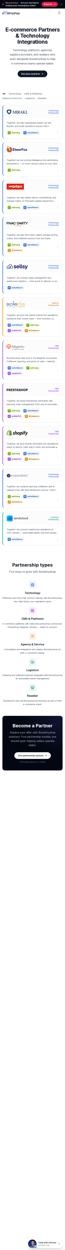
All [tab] (3, 93)
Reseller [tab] (42, 98)
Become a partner (30, 73)
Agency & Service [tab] (12, 98)
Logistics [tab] (30, 98)
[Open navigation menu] (59, 12)
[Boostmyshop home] (11, 13)
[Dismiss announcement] (61, 4)
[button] (59, 1243)
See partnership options (31, 755)
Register (48, 4)
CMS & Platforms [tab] (33, 93)
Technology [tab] (14, 93)
